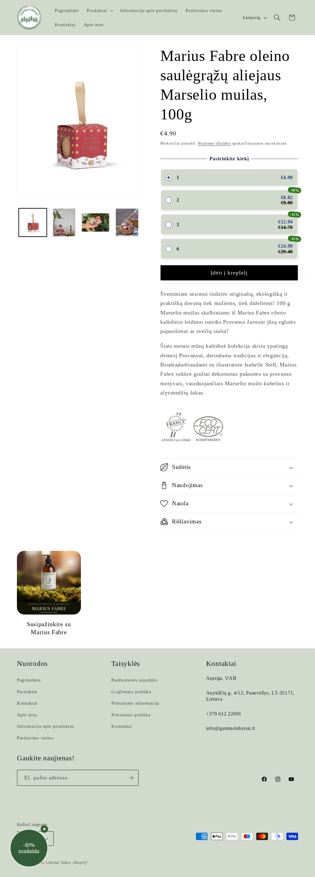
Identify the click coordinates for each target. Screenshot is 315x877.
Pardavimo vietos (35, 737)
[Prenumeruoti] (130, 778)
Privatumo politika (130, 714)
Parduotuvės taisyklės (134, 680)
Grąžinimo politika (131, 691)
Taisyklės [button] (125, 663)
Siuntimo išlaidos (214, 143)
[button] (99, 10)
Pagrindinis (29, 680)
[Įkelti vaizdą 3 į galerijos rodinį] (96, 222)
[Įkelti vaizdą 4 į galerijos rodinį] (127, 222)
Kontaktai (27, 703)
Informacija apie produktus (45, 726)
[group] (49, 593)
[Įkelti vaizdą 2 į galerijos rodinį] (64, 222)
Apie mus (27, 714)
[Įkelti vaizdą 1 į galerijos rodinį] (33, 222)
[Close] (44, 829)
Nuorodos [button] (32, 663)
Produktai (27, 691)
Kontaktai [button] (221, 663)
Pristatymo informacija (135, 703)
